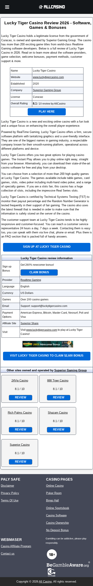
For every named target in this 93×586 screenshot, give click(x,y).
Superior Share (29, 323)
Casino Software (56, 515)
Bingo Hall (52, 500)
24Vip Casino (19, 380)
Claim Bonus (39, 272)
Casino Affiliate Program (16, 546)
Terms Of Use (9, 500)
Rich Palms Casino (20, 412)
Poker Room (54, 493)
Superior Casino (20, 444)
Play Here (47, 111)
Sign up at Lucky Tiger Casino (47, 246)
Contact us (7, 553)
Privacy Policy (10, 493)
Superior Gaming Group (47, 90)
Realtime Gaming (31, 280)
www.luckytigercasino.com (48, 77)
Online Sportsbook (57, 508)
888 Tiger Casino (57, 380)
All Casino (45, 581)
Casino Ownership (57, 522)
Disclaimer (7, 485)
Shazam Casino (58, 412)
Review (20, 397)
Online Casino (55, 485)
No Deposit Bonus (57, 530)
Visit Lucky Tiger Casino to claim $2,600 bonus (46, 355)
